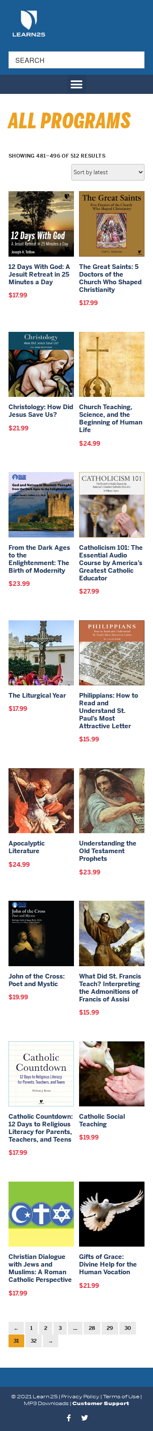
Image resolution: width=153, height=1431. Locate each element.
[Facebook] (69, 1418)
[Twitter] (84, 1418)
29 (110, 1328)
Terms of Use (121, 1397)
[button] (76, 84)
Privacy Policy (80, 1397)
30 (128, 1328)
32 (34, 1341)
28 (92, 1328)
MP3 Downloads (46, 1403)
